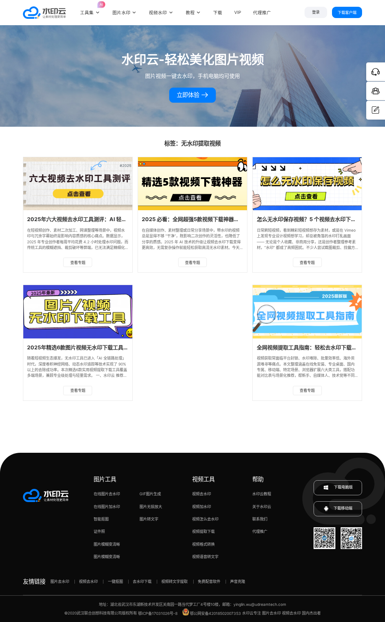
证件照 (99, 531)
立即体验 (189, 95)
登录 (316, 12)
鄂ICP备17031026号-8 (157, 613)
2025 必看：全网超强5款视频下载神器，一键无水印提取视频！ (217, 219)
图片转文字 (148, 519)
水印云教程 (261, 494)
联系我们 (259, 519)
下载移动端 (342, 508)
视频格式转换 (203, 544)
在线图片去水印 (107, 494)
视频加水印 (201, 506)
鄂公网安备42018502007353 (215, 613)
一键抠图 (115, 581)
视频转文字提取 (174, 581)
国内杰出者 (311, 613)
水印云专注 (251, 613)
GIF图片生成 (150, 494)
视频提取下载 (203, 531)
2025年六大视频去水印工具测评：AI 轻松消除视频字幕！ (95, 219)
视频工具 (203, 479)
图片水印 (121, 12)
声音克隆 (237, 581)
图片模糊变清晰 (107, 544)
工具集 (90, 8)
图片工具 (105, 479)
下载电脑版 (343, 487)
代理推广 (259, 531)
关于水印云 (261, 506)
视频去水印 (201, 494)
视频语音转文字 (205, 556)
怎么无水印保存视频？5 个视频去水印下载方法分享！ (319, 219)
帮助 (258, 479)
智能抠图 (101, 519)
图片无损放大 (150, 506)
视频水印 (158, 12)
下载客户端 (347, 12)
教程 (190, 12)
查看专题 (77, 262)
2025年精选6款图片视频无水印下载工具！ (78, 347)
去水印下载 (142, 581)
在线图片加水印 (107, 506)
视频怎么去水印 (205, 519)
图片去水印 (59, 581)
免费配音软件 (209, 581)
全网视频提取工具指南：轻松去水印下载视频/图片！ (318, 347)
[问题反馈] (375, 110)
